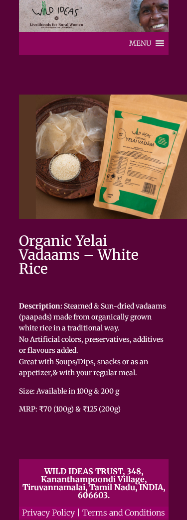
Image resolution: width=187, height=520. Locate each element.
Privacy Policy (48, 513)
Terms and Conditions (123, 513)
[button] (140, 43)
